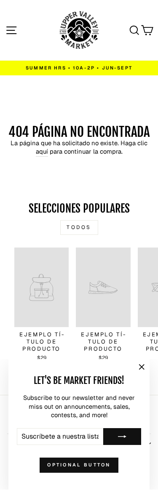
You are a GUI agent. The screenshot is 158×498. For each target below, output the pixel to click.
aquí (42, 151)
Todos (79, 227)
